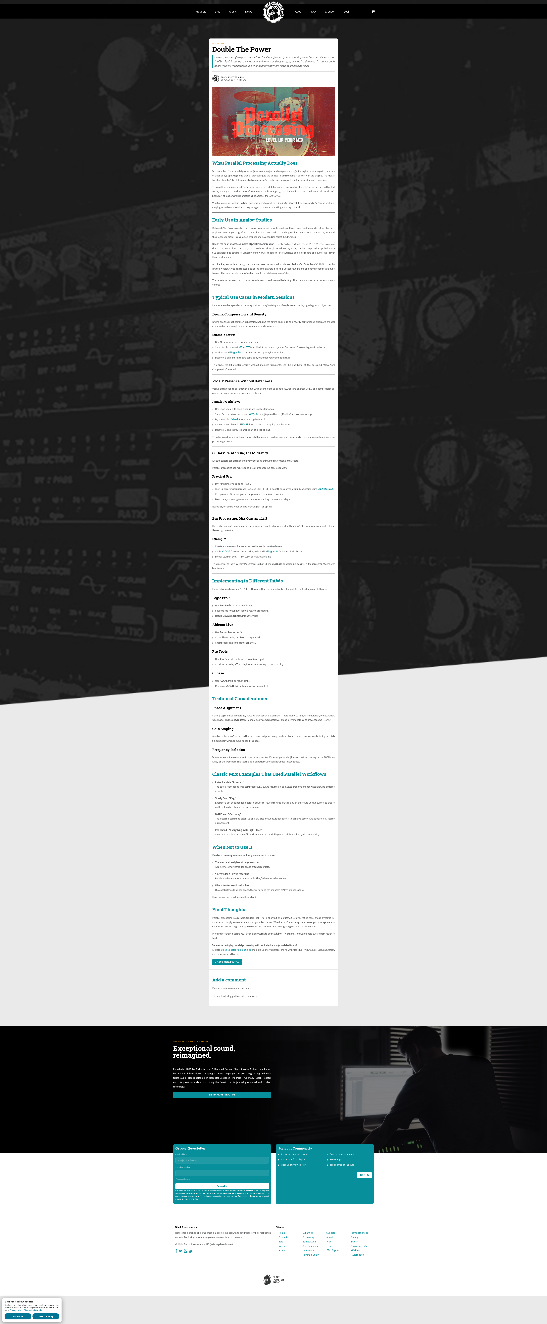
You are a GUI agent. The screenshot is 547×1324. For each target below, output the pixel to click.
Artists (233, 11)
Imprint (354, 1241)
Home (281, 1232)
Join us (364, 1175)
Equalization (309, 1241)
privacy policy (192, 1199)
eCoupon (329, 11)
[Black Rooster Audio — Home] (273, 1279)
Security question (182, 1167)
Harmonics (308, 1250)
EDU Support (333, 1250)
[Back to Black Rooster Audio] (273, 12)
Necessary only (45, 1316)
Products (200, 11)
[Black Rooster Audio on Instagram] (191, 1251)
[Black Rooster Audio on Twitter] (181, 1251)
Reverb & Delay (310, 1254)
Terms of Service (359, 1232)
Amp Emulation (310, 1246)
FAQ (313, 11)
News (248, 11)
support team (193, 1196)
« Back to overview (227, 962)
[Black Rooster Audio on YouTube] (186, 1251)
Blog (217, 11)
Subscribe (222, 1186)
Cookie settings (358, 1246)
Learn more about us (222, 1094)
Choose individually (33, 1310)
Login (347, 11)
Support (330, 1232)
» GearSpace (357, 1254)
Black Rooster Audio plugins (236, 949)
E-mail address (181, 1154)
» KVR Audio (356, 1250)
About (298, 11)
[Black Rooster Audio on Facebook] (177, 1251)
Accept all (18, 1316)
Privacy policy (16, 1310)
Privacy (354, 1237)
